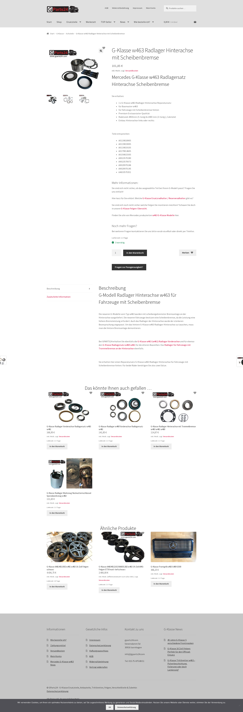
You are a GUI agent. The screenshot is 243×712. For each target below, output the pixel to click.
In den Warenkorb (135, 252)
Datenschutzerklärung (100, 645)
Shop (59, 22)
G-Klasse (60, 33)
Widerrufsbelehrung (120, 8)
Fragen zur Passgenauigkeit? (129, 267)
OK (110, 707)
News (122, 22)
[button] (101, 51)
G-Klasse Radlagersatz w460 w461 (119, 344)
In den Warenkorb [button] (57, 446)
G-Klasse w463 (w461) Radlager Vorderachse (159, 341)
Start (49, 22)
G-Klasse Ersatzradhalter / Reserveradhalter (163, 198)
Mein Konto (151, 8)
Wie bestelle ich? (142, 22)
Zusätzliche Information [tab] (58, 296)
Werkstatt (91, 22)
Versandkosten (131, 70)
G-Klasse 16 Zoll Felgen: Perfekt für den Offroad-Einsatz (179, 651)
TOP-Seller (106, 22)
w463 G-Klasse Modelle (163, 215)
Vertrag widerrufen (98, 667)
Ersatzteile (72, 22)
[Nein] (239, 705)
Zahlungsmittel (58, 645)
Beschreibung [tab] (53, 288)
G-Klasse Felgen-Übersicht (134, 208)
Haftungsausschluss (98, 650)
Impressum (137, 8)
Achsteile (70, 33)
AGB (106, 8)
